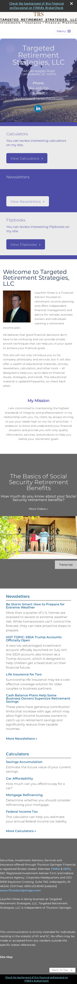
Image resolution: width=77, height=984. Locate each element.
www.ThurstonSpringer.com (20, 890)
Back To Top (60, 970)
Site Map (6, 957)
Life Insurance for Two (24, 674)
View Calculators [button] (24, 158)
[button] (63, 31)
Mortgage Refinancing (24, 795)
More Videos (38, 508)
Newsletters (18, 596)
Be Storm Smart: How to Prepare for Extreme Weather (35, 605)
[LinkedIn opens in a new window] (38, 109)
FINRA (55, 869)
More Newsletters (21, 738)
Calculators (17, 754)
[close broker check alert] (71, 3)
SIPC (66, 869)
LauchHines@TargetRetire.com (38, 98)
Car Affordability (19, 778)
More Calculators (21, 831)
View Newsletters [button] (25, 201)
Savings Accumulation (24, 762)
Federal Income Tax (22, 811)
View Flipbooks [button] (23, 244)
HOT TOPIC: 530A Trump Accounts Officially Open (34, 638)
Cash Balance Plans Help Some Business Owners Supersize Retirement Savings (38, 698)
